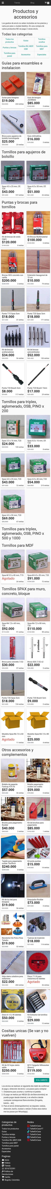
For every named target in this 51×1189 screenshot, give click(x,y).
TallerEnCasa (35, 1126)
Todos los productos (10, 1129)
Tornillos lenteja (8, 1134)
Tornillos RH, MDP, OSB (11, 1140)
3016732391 (10, 1168)
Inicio (7, 1160)
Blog (32, 3)
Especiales (41, 54)
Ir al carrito (41, 1080)
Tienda (17, 3)
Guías (25, 40)
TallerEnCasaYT (36, 1129)
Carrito (7, 1177)
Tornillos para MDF (10, 1143)
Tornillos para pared (10, 1146)
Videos (7, 1163)
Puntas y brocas (9, 47)
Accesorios (25, 54)
